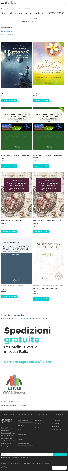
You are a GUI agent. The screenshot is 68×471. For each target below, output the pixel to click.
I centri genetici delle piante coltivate (16, 155)
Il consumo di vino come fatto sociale (15, 286)
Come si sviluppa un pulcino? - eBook (47, 220)
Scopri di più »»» (6, 446)
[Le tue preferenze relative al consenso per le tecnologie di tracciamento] (59, 468)
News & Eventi (23, 434)
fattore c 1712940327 (7, 31)
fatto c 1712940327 (7, 34)
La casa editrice (23, 420)
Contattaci (47, 463)
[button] (18, 100)
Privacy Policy (25, 457)
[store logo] (10, 3)
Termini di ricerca (16, 463)
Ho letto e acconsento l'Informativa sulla (15, 457)
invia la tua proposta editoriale (24, 318)
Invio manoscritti (23, 444)
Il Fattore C (5, 90)
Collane (20, 430)
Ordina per (25, 21)
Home (3, 9)
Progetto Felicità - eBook (43, 90)
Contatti (20, 439)
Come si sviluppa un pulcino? (12, 220)
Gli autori (21, 425)
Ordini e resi (39, 463)
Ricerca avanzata (28, 463)
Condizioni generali (41, 428)
